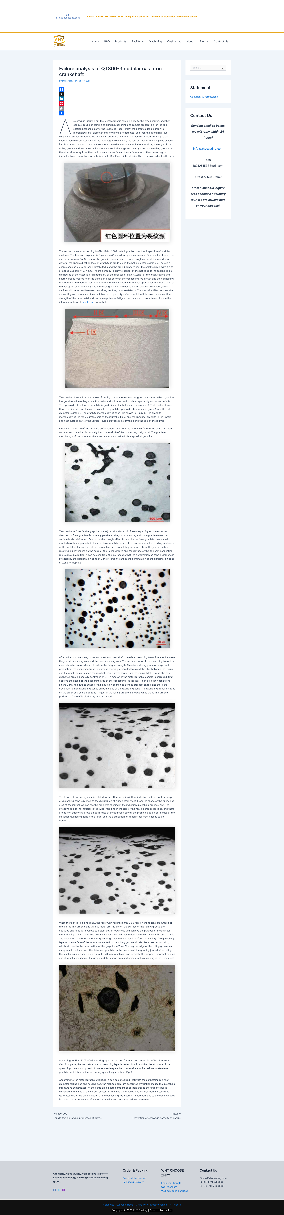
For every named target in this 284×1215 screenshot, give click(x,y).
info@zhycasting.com (208, 148)
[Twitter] (59, 1189)
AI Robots (175, 1204)
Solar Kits (108, 1204)
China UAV (142, 1204)
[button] (142, 41)
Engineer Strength (171, 1183)
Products (120, 41)
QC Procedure (169, 1186)
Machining (155, 41)
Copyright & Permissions (204, 96)
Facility (136, 41)
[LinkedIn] (117, 98)
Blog (202, 41)
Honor (191, 41)
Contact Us (221, 41)
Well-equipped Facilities (174, 1190)
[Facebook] (117, 89)
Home (95, 41)
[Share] (117, 113)
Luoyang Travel (125, 1204)
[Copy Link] (117, 108)
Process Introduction (134, 1178)
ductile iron (88, 302)
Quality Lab (174, 41)
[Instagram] (63, 1189)
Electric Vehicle (158, 1204)
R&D (107, 41)
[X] (117, 94)
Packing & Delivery (133, 1181)
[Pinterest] (117, 103)
